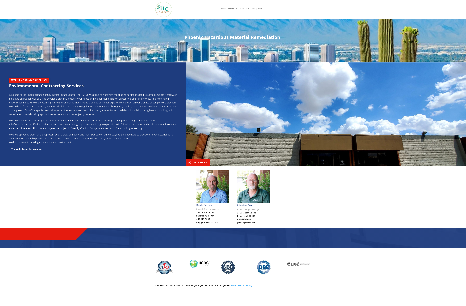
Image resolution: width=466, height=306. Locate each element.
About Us (231, 9)
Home (223, 9)
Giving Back (257, 9)
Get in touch (199, 162)
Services (243, 9)
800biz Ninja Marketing (241, 285)
